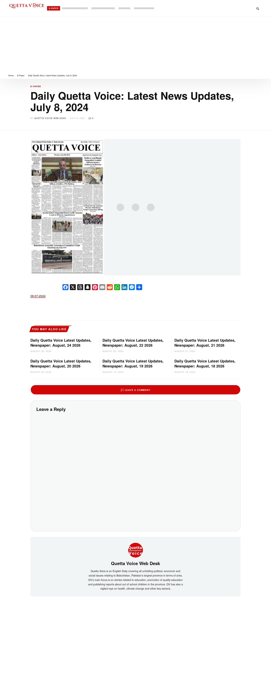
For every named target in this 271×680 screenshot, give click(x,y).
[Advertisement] (135, 44)
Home (11, 75)
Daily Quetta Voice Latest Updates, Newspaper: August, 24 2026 (60, 343)
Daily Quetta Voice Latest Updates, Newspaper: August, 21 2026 (204, 343)
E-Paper (53, 8)
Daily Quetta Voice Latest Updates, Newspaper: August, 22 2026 (133, 343)
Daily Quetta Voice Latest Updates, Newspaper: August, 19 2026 (133, 363)
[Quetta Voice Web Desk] (135, 549)
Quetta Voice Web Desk (50, 118)
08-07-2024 (38, 296)
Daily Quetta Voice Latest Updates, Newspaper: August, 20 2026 (60, 363)
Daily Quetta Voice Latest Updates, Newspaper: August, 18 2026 (204, 363)
